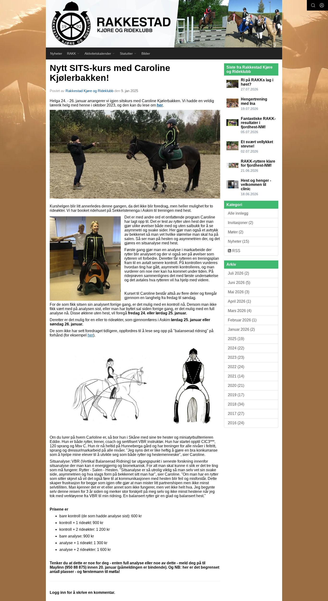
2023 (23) (236, 357)
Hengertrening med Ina (254, 101)
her (90, 335)
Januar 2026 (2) (241, 329)
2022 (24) (236, 367)
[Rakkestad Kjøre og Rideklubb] (164, 23)
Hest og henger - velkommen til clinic (256, 184)
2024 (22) (236, 348)
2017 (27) (236, 414)
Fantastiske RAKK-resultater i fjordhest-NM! (258, 123)
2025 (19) (236, 339)
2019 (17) (236, 395)
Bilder (145, 53)
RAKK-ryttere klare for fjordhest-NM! (258, 163)
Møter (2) (235, 232)
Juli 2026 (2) (238, 273)
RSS (235, 251)
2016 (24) (236, 423)
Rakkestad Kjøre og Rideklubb (89, 91)
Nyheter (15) (238, 241)
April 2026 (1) (239, 301)
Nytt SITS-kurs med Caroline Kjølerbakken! (110, 73)
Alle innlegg (238, 213)
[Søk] (313, 5)
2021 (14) (236, 376)
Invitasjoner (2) (240, 223)
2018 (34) (236, 404)
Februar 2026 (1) (242, 320)
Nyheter (56, 53)
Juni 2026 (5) (239, 283)
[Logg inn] (321, 5)
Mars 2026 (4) (239, 311)
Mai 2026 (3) (238, 292)
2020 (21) (236, 385)
